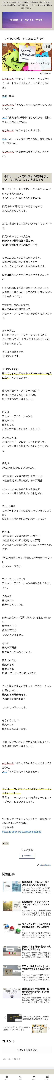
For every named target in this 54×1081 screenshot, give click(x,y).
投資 (6, 843)
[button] (48, 627)
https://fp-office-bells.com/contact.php (21, 831)
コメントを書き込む (27, 1050)
